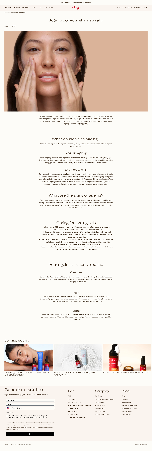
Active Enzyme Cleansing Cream (62, 277)
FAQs (70, 396)
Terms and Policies (141, 444)
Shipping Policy (73, 408)
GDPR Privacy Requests (77, 418)
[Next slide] (145, 359)
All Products (126, 414)
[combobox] (8, 408)
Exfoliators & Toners (129, 408)
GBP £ (127, 8)
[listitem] (51, 7)
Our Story (98, 396)
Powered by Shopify (24, 444)
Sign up (30, 434)
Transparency (100, 405)
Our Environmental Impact (104, 399)
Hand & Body (127, 411)
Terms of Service (74, 402)
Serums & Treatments (130, 405)
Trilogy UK (13, 444)
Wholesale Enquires (102, 414)
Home (5, 12)
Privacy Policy (73, 414)
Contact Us (72, 399)
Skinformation (100, 408)
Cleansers (125, 399)
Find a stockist (100, 411)
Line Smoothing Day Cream (60, 314)
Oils (123, 396)
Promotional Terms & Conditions (79, 405)
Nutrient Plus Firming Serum (65, 296)
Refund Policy (73, 411)
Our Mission (99, 402)
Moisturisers (126, 402)
